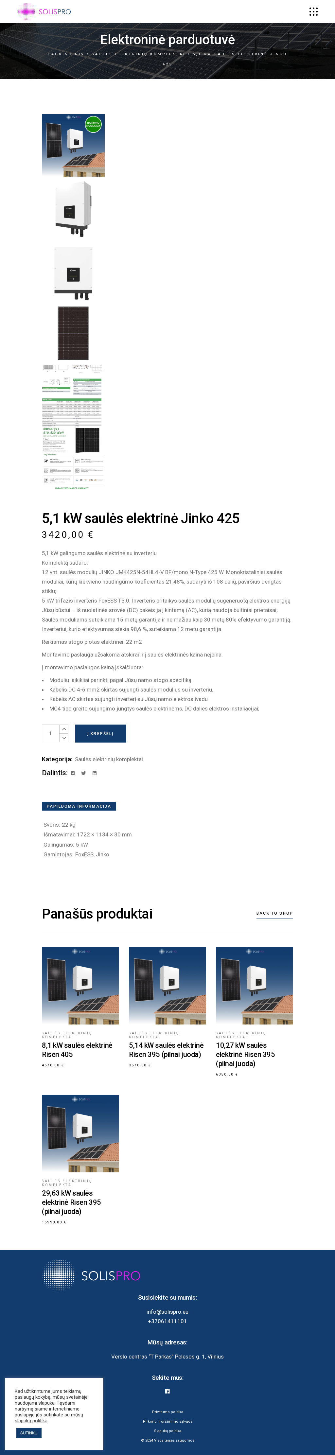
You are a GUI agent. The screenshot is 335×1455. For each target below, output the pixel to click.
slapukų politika (31, 1421)
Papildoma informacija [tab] (79, 806)
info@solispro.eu (167, 1311)
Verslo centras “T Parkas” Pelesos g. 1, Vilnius (167, 1356)
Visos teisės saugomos (174, 1440)
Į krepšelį (100, 733)
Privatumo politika (167, 1412)
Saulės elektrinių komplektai (109, 759)
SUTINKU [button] (29, 1432)
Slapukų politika (167, 1431)
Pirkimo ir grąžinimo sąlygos (167, 1421)
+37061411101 (167, 1321)
